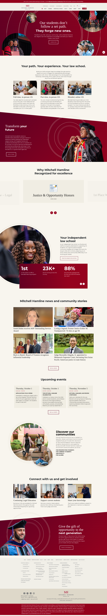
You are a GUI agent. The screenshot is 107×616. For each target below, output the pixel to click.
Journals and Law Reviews (25, 580)
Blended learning (25, 576)
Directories (63, 584)
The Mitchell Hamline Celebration (50, 394)
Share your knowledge (77, 500)
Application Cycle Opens (24, 393)
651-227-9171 (34, 599)
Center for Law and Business (40, 564)
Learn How (53, 42)
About (45, 8)
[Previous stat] (81, 284)
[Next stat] (84, 284)
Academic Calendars (68, 573)
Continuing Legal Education (24, 500)
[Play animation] (103, 52)
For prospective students (65, 450)
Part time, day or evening (26, 574)
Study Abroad (23, 582)
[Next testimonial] (55, 212)
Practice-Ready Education (69, 258)
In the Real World (25, 568)
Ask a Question (77, 564)
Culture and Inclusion (65, 579)
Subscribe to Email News (78, 568)
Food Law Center (41, 569)
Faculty (65, 8)
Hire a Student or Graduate (79, 573)
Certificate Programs (37, 579)
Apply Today (11, 154)
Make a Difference (66, 547)
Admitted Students (59, 559)
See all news (53, 368)
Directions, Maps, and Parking (66, 582)
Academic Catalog (64, 572)
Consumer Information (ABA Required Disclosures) (66, 565)
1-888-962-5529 (25, 599)
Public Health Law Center (39, 576)
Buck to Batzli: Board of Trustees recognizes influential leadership (31, 356)
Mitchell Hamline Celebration (56, 1)
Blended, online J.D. (76, 97)
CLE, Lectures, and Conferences (66, 577)
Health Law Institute (39, 568)
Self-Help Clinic (51, 574)
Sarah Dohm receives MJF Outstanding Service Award (32, 329)
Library (75, 8)
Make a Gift (76, 566)
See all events (53, 412)
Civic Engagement (64, 575)
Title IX (63, 569)
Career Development (74, 559)
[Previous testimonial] (51, 212)
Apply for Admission (78, 571)
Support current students (50, 500)
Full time (24, 572)
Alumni (70, 8)
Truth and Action (51, 579)
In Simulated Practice (26, 566)
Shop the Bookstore (78, 575)
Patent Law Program (42, 571)
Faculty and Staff (82, 559)
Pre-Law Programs (51, 572)
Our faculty (60, 453)
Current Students (66, 559)
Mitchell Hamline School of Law (62, 599)
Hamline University (66, 600)
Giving (79, 8)
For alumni (59, 455)
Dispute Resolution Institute (40, 566)
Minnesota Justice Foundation (53, 566)
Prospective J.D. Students (58, 8)
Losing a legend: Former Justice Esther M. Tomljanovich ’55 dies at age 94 (71, 329)
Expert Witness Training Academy (54, 564)
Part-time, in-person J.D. (50, 97)
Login (84, 8)
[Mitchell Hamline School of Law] (27, 7)
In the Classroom (25, 564)
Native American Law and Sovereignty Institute (40, 574)
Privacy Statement (64, 586)
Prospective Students (35, 559)
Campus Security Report (65, 567)
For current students (63, 451)
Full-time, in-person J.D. (23, 97)
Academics (50, 8)
